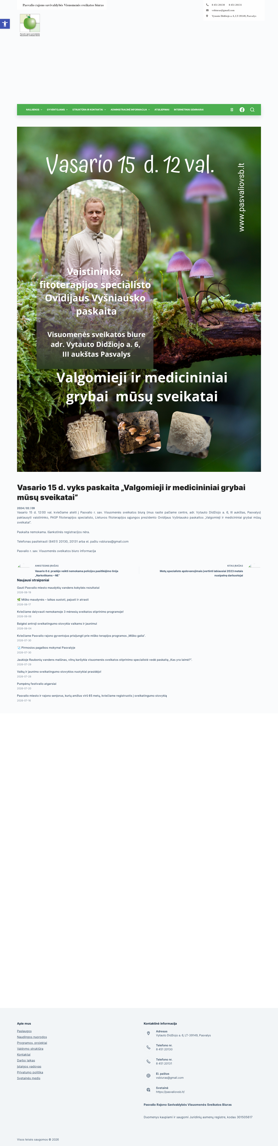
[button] (5, 24)
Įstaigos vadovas (29, 1066)
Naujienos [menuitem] (32, 109)
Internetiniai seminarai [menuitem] (188, 109)
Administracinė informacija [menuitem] (129, 109)
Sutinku (243, 1141)
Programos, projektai (32, 1043)
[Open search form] (252, 110)
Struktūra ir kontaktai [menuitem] (87, 109)
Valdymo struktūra (30, 1048)
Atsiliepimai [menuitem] (162, 109)
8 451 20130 (164, 1049)
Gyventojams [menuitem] (56, 109)
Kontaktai (23, 1054)
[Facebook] (242, 109)
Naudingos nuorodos (32, 1037)
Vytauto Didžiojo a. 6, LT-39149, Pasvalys (234, 16)
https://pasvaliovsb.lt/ (170, 1092)
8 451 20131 (164, 1063)
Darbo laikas (26, 1060)
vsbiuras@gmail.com (223, 10)
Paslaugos (24, 1031)
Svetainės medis (28, 1078)
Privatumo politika (30, 1072)
